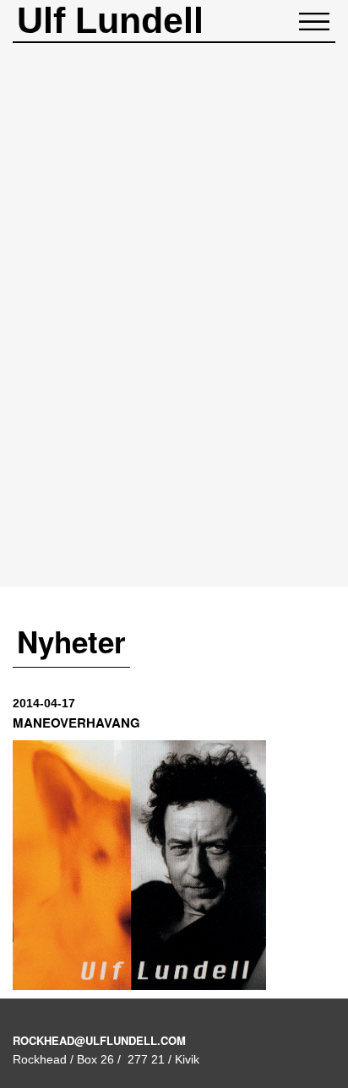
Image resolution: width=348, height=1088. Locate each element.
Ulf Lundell (110, 20)
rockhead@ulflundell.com (99, 1040)
